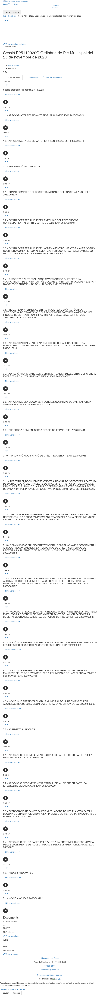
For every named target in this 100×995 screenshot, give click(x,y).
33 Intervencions (12, 877)
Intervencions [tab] (33, 77)
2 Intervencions (11, 258)
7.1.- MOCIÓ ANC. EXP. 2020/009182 (23, 898)
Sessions (12, 15)
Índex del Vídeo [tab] (13, 77)
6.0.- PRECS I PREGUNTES (18, 872)
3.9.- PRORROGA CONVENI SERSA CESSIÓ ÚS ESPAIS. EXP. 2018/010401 (44, 430)
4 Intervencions (11, 94)
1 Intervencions (11, 120)
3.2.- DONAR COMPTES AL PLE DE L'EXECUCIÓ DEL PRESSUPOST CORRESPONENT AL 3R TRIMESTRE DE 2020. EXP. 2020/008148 (40, 221)
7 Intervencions (11, 680)
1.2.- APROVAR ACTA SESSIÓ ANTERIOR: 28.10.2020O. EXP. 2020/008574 (43, 141)
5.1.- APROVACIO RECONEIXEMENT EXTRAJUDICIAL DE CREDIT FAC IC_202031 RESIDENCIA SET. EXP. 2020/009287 (47, 756)
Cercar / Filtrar (11, 12)
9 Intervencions (11, 524)
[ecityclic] (56, 978)
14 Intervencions (12, 903)
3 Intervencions (11, 227)
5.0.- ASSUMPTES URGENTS (19, 729)
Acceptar (16, 993)
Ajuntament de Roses (50, 958)
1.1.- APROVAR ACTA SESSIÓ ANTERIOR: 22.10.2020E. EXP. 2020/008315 (43, 115)
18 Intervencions (12, 649)
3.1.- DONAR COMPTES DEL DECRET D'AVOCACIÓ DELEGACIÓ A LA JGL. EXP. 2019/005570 (46, 193)
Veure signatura (11, 936)
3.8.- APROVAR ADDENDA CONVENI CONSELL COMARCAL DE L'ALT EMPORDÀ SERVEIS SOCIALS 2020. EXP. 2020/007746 (47, 403)
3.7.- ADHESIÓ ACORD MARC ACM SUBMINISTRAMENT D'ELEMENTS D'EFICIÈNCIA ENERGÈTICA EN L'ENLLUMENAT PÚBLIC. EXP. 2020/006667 (49, 375)
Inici (4, 15)
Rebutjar (5, 993)
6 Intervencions (11, 852)
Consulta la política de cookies (49, 975)
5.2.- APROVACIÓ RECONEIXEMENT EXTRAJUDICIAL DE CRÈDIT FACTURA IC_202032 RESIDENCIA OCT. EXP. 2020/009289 (45, 784)
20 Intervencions (12, 708)
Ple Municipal (13, 65)
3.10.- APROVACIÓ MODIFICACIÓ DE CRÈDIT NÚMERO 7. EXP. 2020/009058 (44, 455)
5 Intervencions (11, 322)
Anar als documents (53, 77)
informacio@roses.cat (50, 969)
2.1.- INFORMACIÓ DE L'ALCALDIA (22, 166)
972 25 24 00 (50, 965)
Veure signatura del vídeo (16, 44)
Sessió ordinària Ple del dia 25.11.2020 (23, 89)
